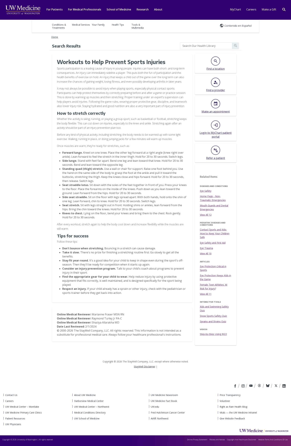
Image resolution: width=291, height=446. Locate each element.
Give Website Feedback (232, 418)
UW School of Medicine (87, 418)
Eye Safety (205, 190)
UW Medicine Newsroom (164, 395)
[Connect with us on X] (276, 386)
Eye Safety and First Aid (212, 242)
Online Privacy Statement (197, 439)
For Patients (54, 9)
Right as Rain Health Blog (233, 406)
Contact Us (11, 395)
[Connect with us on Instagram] (243, 386)
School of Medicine (119, 9)
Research (143, 9)
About (158, 9)
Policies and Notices (217, 439)
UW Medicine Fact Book (164, 401)
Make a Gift (269, 9)
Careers (251, 9)
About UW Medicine (85, 395)
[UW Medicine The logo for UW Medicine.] (22, 10)
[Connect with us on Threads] (259, 386)
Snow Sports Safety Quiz (213, 315)
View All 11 (206, 294)
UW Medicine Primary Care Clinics (23, 412)
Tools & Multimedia (138, 26)
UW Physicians (13, 424)
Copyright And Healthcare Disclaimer (241, 439)
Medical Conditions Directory (90, 412)
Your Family (98, 24)
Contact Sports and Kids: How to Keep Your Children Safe (214, 233)
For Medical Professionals (84, 9)
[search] (206, 46)
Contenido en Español (238, 25)
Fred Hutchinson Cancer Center (168, 412)
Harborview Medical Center (89, 401)
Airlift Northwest (160, 418)
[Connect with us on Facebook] (236, 386)
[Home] (263, 430)
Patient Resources (15, 418)
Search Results (66, 45)
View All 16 (206, 253)
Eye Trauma (206, 248)
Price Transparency (230, 395)
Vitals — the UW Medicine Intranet (238, 412)
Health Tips (118, 24)
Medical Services (81, 24)
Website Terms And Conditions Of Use (273, 439)
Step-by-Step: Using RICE (213, 334)
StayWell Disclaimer (144, 366)
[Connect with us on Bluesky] (268, 386)
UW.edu (155, 406)
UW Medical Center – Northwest (91, 406)
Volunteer (225, 401)
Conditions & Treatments (59, 26)
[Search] (284, 9)
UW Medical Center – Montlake (22, 406)
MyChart (235, 9)
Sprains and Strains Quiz (213, 321)
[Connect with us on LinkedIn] (284, 386)
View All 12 (206, 214)
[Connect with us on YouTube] (251, 386)
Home (54, 37)
